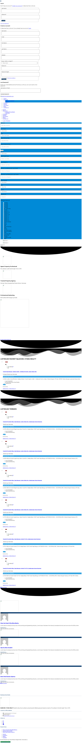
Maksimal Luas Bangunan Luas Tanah (9, 174)
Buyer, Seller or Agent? (7, 61)
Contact (5, 737)
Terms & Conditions (11, 77)
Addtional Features (5, 200)
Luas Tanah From (4, 156)
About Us (5, 99)
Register (4, 79)
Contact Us (6, 107)
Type (1, 133)
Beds (1, 185)
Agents (5, 104)
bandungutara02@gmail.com (9, 715)
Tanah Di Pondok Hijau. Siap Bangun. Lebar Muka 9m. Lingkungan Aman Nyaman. (22, 421)
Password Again (5, 71)
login (30, 28)
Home (4, 98)
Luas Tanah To (3, 162)
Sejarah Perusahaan (9, 100)
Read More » (3, 627)
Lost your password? (4, 23)
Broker (2, 189)
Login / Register (6, 120)
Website (3, 55)
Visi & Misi (7, 101)
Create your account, (17, 5)
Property (5, 103)
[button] (5, 339)
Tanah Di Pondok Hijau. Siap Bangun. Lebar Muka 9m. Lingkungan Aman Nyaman (22, 451)
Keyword (2, 123)
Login (4, 20)
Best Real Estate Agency (7, 676)
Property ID (3, 194)
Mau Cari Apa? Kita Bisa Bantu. (9, 623)
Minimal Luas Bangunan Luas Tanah (9, 168)
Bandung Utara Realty (9, 388)
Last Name (3, 49)
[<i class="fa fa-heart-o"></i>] (12, 366)
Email (2, 36)
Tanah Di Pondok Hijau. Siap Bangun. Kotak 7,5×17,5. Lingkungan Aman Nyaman (22, 568)
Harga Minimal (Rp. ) (5, 138)
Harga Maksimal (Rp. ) (5, 144)
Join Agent (5, 105)
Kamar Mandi (3, 180)
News (4, 106)
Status (2, 151)
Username (3, 8)
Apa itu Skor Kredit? (6, 647)
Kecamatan (3, 129)
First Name (4, 43)
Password (3, 14)
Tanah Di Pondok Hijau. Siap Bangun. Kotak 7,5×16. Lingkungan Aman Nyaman (22, 539)
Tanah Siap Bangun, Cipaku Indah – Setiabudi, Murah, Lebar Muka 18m (20, 371)
